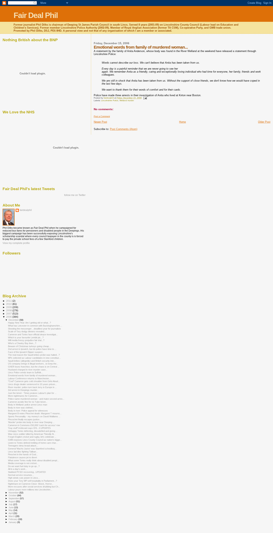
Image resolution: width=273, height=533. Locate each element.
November (14, 492)
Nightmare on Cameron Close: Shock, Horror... (30, 484)
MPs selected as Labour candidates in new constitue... (34, 358)
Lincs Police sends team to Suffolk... (25, 372)
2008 (9, 310)
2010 (9, 304)
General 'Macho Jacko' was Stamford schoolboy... (32, 448)
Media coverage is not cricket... (23, 463)
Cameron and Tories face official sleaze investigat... (33, 334)
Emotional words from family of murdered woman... (32, 375)
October (13, 495)
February (13, 519)
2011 (9, 300)
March (12, 516)
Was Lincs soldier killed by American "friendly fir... (32, 434)
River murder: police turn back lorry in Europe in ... (32, 387)
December (14, 320)
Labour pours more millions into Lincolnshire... (30, 489)
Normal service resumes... (21, 475)
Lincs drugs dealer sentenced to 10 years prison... (32, 384)
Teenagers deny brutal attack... (23, 445)
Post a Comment (102, 116)
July (11, 504)
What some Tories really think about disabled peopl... (33, 460)
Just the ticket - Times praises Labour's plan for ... (32, 393)
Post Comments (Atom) (123, 129)
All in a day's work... (17, 469)
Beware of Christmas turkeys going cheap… (29, 346)
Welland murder (127, 100)
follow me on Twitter (75, 195)
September (14, 498)
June (11, 507)
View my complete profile (16, 243)
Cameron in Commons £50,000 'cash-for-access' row (34, 425)
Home (182, 121)
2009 (9, 307)
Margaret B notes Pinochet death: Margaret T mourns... (35, 413)
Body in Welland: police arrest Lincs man (27, 404)
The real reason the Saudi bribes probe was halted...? (34, 355)
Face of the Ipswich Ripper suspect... (26, 352)
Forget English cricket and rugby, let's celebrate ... (32, 437)
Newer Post (100, 121)
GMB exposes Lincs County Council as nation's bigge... (35, 440)
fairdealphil (26, 210)
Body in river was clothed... (21, 407)
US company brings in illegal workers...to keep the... (33, 363)
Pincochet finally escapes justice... (24, 419)
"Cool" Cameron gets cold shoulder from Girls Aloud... (34, 381)
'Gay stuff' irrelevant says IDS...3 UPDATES (29, 428)
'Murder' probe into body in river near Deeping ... (31, 422)
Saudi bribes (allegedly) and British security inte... (32, 361)
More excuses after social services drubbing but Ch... (34, 486)
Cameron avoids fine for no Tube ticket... (27, 402)
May (11, 510)
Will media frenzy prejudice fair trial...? (26, 340)
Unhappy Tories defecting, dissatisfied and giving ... (33, 431)
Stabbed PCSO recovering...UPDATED (27, 472)
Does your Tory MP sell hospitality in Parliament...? (32, 481)
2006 (9, 316)
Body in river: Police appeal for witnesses (28, 410)
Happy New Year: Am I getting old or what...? (29, 322)
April (11, 513)
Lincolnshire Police (109, 100)
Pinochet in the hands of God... (23, 454)
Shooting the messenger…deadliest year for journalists (34, 328)
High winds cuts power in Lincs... (24, 478)
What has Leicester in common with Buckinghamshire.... (35, 325)
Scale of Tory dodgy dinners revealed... (27, 331)
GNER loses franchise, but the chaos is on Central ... (33, 366)
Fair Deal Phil (36, 15)
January (13, 522)
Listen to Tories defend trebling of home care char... (33, 443)
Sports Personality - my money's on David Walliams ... (34, 416)
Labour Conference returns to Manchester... (29, 378)
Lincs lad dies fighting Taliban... (23, 451)
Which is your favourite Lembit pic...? (26, 337)
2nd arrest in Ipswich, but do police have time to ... (32, 349)
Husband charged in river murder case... (27, 369)
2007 (9, 313)
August (12, 501)
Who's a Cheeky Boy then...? (22, 343)
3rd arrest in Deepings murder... (23, 390)
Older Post (264, 121)
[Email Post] (144, 98)
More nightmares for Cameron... (23, 396)
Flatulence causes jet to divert (22, 457)
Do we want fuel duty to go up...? (24, 466)
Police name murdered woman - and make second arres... (36, 399)
